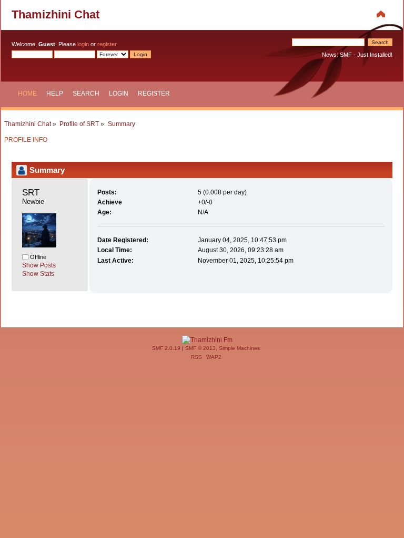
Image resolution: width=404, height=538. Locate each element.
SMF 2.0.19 (166, 348)
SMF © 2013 (200, 348)
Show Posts (39, 265)
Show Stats (38, 273)
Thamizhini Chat (55, 14)
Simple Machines (239, 348)
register (106, 44)
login (83, 44)
